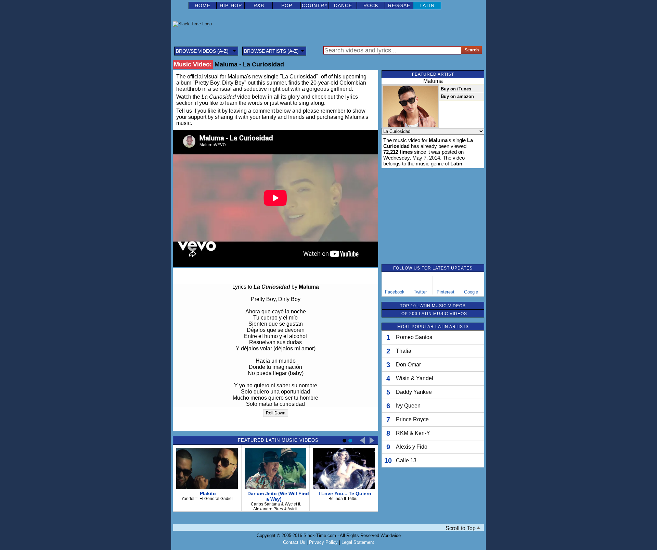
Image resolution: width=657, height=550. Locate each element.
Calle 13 (406, 460)
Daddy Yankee (414, 392)
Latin (427, 5)
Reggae (399, 5)
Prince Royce (412, 419)
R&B (259, 5)
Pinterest (445, 292)
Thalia (403, 351)
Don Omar (408, 364)
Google (471, 292)
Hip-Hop (231, 5)
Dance (343, 5)
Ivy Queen (408, 406)
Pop (286, 5)
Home (202, 5)
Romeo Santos (414, 337)
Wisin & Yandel (414, 378)
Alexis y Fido (411, 447)
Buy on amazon (457, 96)
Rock (370, 5)
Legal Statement (358, 542)
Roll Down (275, 413)
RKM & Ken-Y (413, 433)
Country (315, 5)
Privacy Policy (323, 542)
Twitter (420, 292)
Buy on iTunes (456, 88)
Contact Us (294, 542)
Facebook (394, 292)
